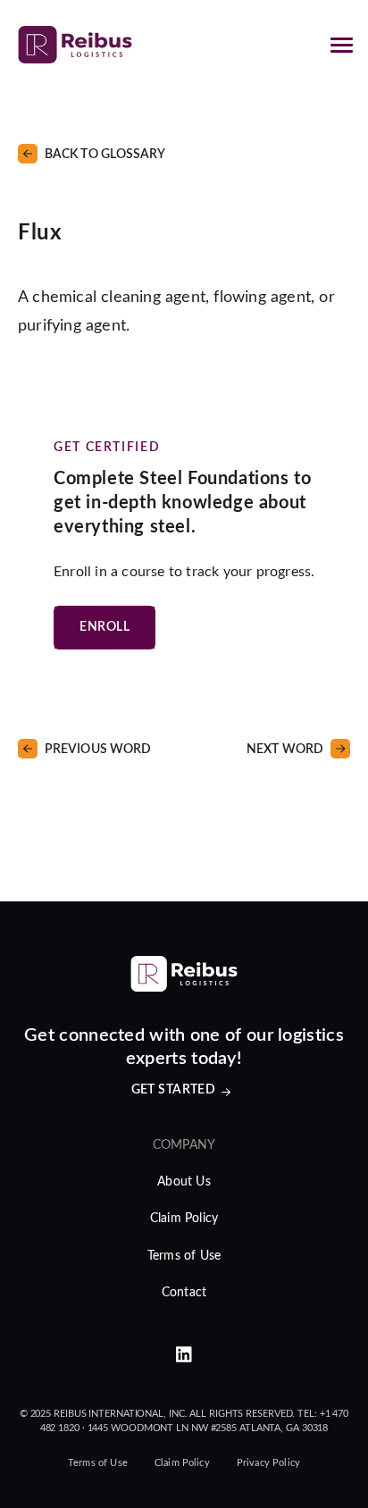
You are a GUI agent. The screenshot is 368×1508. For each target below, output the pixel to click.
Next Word (285, 749)
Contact (184, 1292)
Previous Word (98, 749)
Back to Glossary (105, 154)
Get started (173, 1090)
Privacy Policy (268, 1463)
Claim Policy (184, 1218)
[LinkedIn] (184, 1355)
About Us (184, 1182)
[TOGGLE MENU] (341, 44)
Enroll (104, 627)
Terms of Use (184, 1256)
